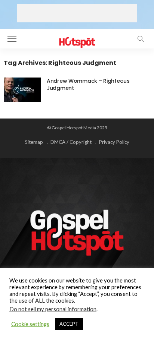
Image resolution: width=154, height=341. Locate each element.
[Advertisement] (77, 13)
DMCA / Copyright (71, 142)
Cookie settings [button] (30, 324)
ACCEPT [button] (68, 324)
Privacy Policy (114, 142)
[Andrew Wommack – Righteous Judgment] (22, 90)
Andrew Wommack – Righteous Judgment (88, 84)
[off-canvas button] (11, 38)
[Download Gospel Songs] (77, 38)
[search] (140, 38)
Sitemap (34, 142)
